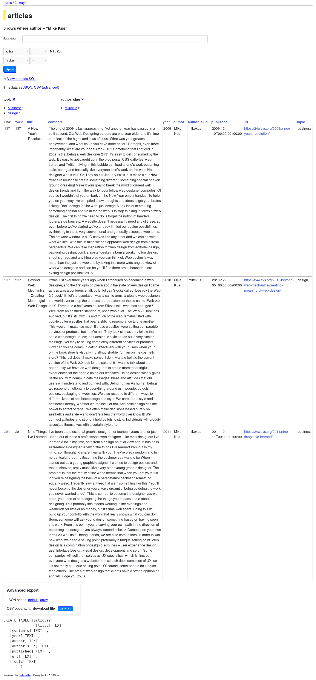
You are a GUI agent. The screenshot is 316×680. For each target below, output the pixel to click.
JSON (27, 87)
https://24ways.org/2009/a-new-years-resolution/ (268, 131)
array (44, 599)
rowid (18, 121)
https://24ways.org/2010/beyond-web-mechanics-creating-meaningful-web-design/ (269, 285)
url (246, 121)
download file (43, 608)
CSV (37, 87)
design (13, 113)
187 (7, 128)
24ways (20, 2)
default (33, 599)
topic (301, 121)
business (14, 107)
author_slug (198, 121)
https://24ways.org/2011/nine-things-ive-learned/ (266, 434)
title (30, 121)
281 (7, 431)
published (219, 121)
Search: (9, 38)
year (166, 121)
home (7, 2)
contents (55, 121)
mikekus (71, 107)
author (178, 121)
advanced (50, 87)
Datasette (25, 675)
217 (7, 279)
